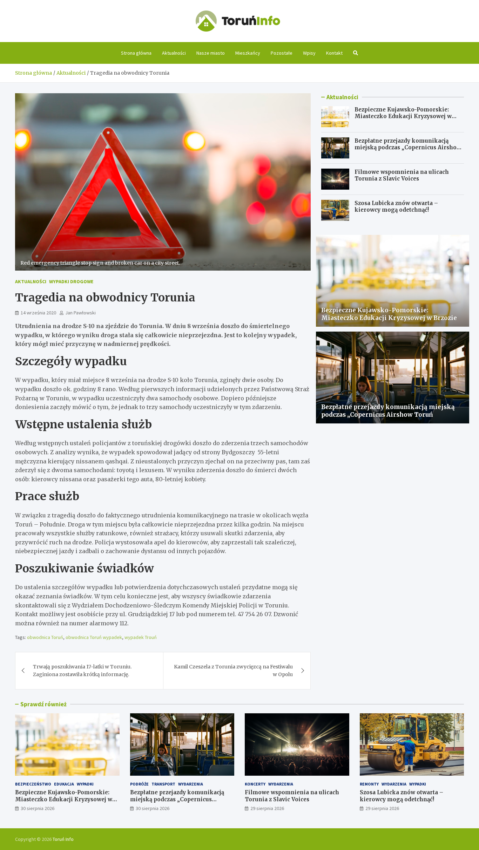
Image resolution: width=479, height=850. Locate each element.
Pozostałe (281, 53)
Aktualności (174, 53)
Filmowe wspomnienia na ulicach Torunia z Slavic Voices (402, 175)
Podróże (139, 784)
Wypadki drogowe (71, 281)
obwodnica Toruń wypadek (94, 637)
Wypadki (85, 784)
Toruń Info (63, 839)
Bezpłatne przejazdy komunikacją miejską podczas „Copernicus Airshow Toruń (408, 147)
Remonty (369, 784)
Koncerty (255, 784)
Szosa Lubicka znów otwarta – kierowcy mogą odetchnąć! (396, 206)
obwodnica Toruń (45, 637)
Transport (163, 784)
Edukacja (64, 784)
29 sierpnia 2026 (267, 808)
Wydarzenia (190, 784)
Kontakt (334, 53)
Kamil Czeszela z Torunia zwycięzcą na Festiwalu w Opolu (233, 671)
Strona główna (136, 53)
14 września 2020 (38, 313)
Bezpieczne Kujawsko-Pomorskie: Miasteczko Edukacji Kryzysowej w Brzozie (403, 116)
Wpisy (309, 53)
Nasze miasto (210, 53)
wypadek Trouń (140, 637)
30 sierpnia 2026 (37, 808)
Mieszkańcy (247, 53)
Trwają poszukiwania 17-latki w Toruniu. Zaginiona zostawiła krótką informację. (82, 671)
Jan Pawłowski (80, 313)
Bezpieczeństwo (33, 784)
